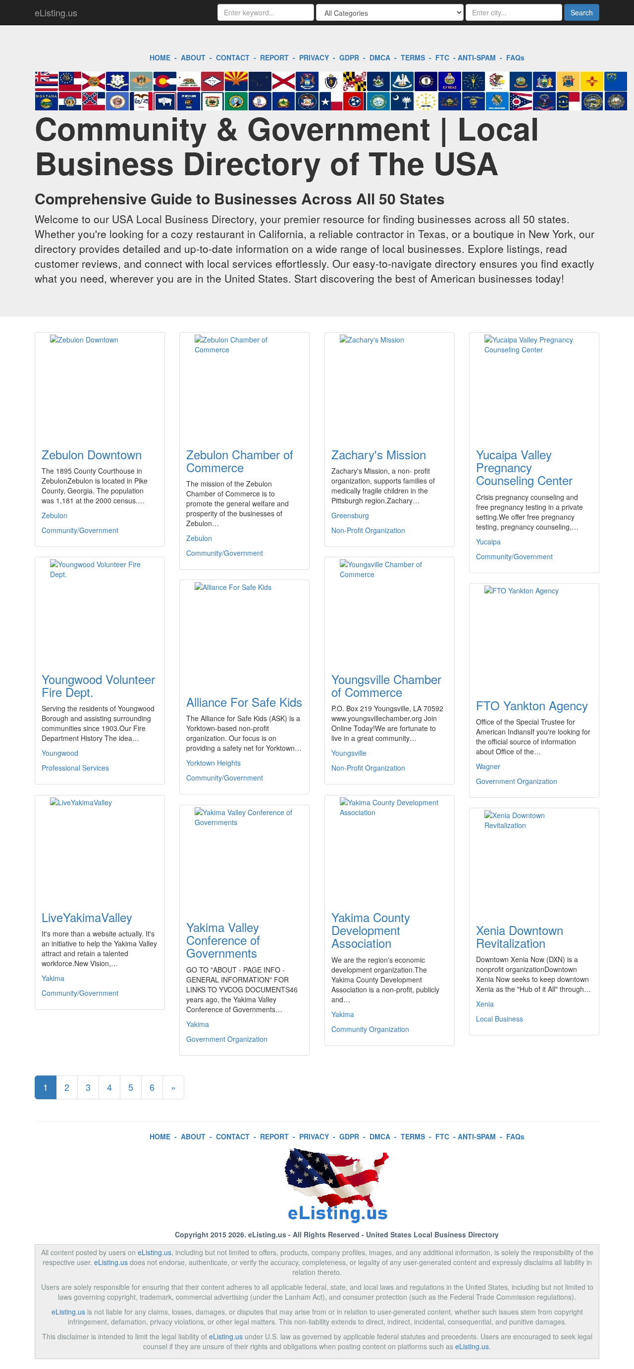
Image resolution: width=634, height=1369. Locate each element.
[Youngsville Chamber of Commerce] (389, 608)
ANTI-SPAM (477, 57)
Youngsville (349, 753)
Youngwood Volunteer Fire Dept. (98, 685)
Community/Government (80, 530)
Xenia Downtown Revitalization (519, 936)
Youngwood (60, 753)
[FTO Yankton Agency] (534, 635)
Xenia (485, 1004)
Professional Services (75, 768)
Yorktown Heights (213, 763)
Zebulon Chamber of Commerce (239, 460)
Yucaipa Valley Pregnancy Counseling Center (524, 467)
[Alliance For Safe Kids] (244, 631)
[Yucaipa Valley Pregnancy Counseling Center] (534, 384)
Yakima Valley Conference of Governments (223, 940)
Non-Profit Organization (368, 530)
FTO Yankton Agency (532, 705)
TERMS (413, 57)
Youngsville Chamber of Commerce (386, 685)
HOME (160, 57)
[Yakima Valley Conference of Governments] (244, 856)
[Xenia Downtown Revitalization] (534, 859)
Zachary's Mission (378, 454)
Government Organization (516, 781)
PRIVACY (314, 57)
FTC (442, 57)
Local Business (499, 1019)
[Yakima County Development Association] (389, 846)
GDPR (349, 57)
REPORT (274, 57)
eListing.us (56, 12)
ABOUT (193, 57)
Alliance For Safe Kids (244, 701)
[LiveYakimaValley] (99, 846)
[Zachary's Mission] (389, 384)
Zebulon (54, 515)
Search (582, 12)
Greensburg (350, 515)
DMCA (380, 57)
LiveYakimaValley (87, 917)
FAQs (515, 57)
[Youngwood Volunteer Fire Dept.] (99, 608)
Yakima (53, 978)
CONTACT (233, 57)
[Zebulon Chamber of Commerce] (244, 384)
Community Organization (370, 1029)
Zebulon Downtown (92, 454)
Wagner (488, 766)
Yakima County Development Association (370, 930)
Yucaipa (488, 541)
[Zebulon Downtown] (99, 384)
